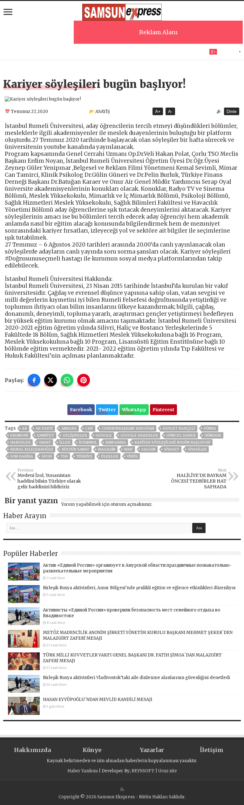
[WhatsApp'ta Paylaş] (67, 380)
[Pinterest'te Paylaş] (83, 380)
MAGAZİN (106, 449)
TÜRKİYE (84, 456)
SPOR (47, 456)
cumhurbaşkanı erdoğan (128, 428)
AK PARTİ (44, 428)
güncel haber (181, 435)
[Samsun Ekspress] (122, 11)
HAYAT (45, 442)
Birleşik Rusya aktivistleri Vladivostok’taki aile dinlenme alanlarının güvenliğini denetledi (136, 677)
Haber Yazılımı (82, 771)
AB (24, 428)
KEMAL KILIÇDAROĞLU (31, 449)
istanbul (88, 442)
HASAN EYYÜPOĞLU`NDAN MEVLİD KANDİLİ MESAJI (97, 699)
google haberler (139, 435)
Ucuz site (167, 771)
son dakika (21, 456)
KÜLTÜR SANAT (75, 449)
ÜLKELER (109, 456)
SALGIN (148, 449)
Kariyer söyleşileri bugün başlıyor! (172, 442)
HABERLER (20, 442)
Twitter (107, 409)
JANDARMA (115, 442)
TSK (64, 456)
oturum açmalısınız (131, 504)
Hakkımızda (32, 750)
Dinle (232, 111)
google (104, 435)
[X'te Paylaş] (50, 380)
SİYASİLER (197, 449)
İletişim (211, 750)
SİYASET (171, 449)
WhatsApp (134, 409)
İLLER (64, 442)
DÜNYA (210, 428)
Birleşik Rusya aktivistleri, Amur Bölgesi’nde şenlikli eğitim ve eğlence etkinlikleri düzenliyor (139, 588)
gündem (212, 435)
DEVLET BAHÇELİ (179, 428)
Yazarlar (152, 750)
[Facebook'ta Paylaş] (34, 380)
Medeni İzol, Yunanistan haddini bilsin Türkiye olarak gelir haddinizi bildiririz (49, 479)
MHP (128, 449)
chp (89, 428)
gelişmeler (75, 435)
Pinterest (163, 409)
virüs (132, 456)
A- (170, 111)
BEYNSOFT (143, 771)
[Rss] (122, 789)
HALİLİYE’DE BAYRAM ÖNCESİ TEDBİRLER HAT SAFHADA (199, 479)
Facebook (81, 409)
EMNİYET (45, 435)
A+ (157, 111)
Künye (92, 750)
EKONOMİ (19, 435)
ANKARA (69, 428)
